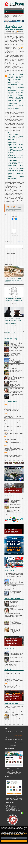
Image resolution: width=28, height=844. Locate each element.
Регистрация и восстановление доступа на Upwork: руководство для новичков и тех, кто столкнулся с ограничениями (13, 428)
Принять (14, 841)
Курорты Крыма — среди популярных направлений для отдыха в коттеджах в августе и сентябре (13, 717)
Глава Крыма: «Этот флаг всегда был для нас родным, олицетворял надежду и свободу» (16, 360)
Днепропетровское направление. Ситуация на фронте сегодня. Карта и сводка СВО (13, 686)
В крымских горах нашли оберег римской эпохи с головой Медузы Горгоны (13, 300)
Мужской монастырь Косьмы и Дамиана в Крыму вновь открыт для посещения (12, 490)
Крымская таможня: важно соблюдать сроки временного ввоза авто (16, 653)
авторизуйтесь (20, 241)
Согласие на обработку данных (13, 810)
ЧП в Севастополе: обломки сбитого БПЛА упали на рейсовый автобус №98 (16, 349)
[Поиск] (22, 9)
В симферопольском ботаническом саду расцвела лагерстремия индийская (16, 581)
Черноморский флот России (10, 332)
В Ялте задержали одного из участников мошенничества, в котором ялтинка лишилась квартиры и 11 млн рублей (14, 448)
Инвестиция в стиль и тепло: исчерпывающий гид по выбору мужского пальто (12, 416)
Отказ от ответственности (11, 809)
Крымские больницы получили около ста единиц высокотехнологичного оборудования (16, 366)
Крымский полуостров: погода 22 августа (12, 443)
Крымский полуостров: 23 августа (13, 406)
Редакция (7, 805)
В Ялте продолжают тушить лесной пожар (13, 434)
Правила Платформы (10, 806)
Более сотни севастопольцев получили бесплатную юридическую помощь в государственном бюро (13, 623)
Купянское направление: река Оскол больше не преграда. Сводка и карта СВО (13, 680)
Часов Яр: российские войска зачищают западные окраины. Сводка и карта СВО (12, 675)
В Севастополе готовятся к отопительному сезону (11, 438)
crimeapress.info (11, 740)
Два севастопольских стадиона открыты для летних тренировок (16, 506)
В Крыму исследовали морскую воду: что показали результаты (12, 577)
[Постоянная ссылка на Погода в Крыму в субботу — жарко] (6, 398)
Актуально (12, 15)
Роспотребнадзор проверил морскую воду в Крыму (11, 665)
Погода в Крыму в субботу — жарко (16, 395)
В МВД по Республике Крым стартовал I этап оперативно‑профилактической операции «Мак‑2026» (12, 512)
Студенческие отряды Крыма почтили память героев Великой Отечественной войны (15, 343)
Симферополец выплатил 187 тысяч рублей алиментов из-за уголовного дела (13, 422)
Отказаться (14, 838)
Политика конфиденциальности (13, 808)
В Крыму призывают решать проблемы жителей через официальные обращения (16, 377)
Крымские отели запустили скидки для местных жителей (13, 707)
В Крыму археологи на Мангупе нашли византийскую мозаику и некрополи (13, 280)
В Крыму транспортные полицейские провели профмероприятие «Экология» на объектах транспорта (11, 642)
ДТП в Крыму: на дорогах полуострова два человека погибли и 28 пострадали (12, 531)
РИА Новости (20, 47)
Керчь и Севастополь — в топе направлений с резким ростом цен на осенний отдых (13, 711)
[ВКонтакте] (12, 219)
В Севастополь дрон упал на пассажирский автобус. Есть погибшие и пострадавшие (11, 410)
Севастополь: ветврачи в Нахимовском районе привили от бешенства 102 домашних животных (13, 587)
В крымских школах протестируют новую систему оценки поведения (13, 574)
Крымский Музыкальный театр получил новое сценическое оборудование (16, 500)
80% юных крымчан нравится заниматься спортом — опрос (15, 354)
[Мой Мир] (16, 219)
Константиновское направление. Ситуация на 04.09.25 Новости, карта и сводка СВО (12, 697)
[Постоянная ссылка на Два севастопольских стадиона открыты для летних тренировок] (6, 508)
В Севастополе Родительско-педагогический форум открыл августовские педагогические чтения (12, 384)
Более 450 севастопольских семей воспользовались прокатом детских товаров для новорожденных (16, 390)
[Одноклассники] (14, 219)
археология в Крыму (19, 331)
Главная (7, 15)
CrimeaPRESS (14, 31)
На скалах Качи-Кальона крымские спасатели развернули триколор (15, 371)
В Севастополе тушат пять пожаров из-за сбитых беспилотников (16, 592)
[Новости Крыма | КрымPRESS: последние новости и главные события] (14, 5)
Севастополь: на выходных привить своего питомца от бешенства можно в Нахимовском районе (12, 630)
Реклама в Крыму (9, 807)
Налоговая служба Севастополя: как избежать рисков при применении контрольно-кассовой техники (13, 455)
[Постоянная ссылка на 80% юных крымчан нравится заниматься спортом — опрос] (6, 357)
